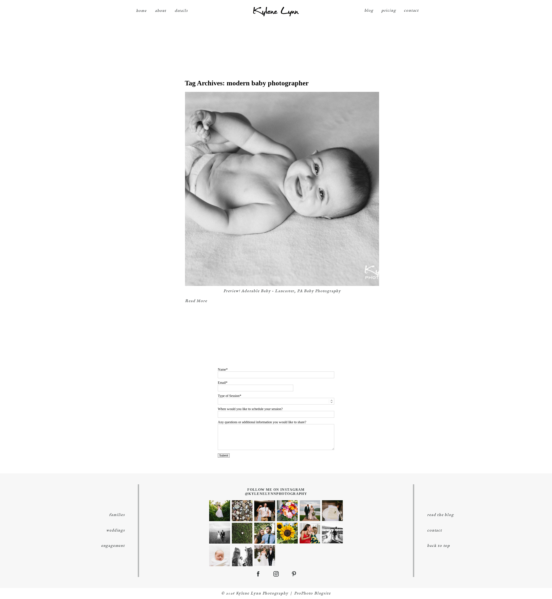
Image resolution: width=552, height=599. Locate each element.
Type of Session (229, 396)
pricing (388, 10)
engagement (113, 545)
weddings (115, 530)
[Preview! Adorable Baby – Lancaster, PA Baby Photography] (282, 189)
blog (368, 10)
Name (222, 369)
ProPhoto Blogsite (312, 593)
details (181, 10)
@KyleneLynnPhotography (276, 494)
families (117, 515)
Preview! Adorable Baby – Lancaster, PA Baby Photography (282, 291)
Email (222, 382)
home (141, 10)
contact (411, 10)
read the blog (440, 515)
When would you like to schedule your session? (250, 409)
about (160, 10)
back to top (438, 545)
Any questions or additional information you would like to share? (262, 422)
